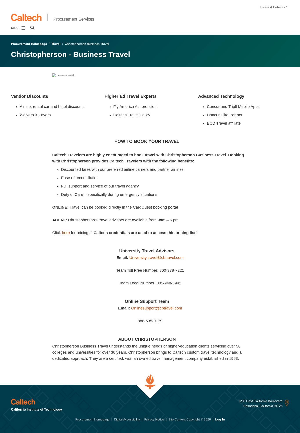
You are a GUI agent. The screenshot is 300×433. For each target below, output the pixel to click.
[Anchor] (51, 96)
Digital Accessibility (127, 419)
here (66, 233)
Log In (220, 419)
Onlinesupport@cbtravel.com (156, 308)
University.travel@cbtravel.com (156, 257)
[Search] (32, 27)
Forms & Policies (273, 7)
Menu (15, 28)
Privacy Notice (154, 419)
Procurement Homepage (29, 43)
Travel (55, 43)
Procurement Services (73, 19)
